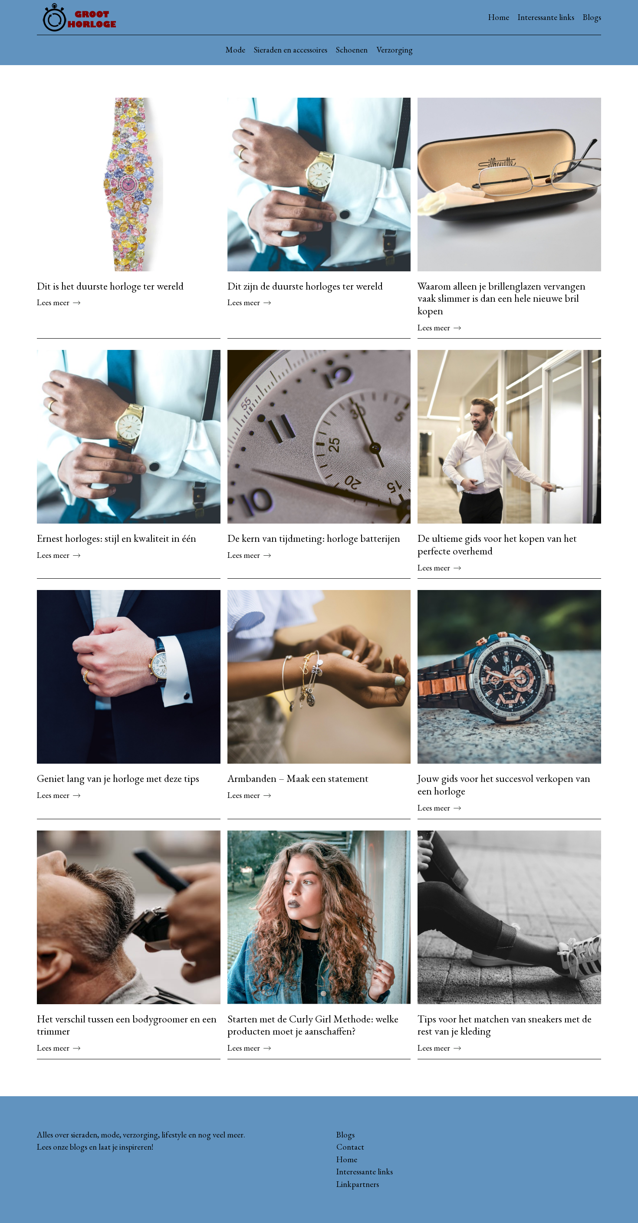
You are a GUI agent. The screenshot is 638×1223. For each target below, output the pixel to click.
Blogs (592, 17)
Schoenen (352, 49)
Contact (350, 1146)
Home (498, 17)
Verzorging (394, 49)
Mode (235, 49)
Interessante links (546, 17)
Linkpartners (357, 1184)
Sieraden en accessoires (290, 49)
